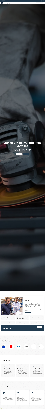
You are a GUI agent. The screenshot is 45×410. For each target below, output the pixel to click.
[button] (1, 408)
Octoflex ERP (5, 395)
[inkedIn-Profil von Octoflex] (41, 1)
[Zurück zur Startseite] (5, 3)
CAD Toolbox (19, 395)
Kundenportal (33, 395)
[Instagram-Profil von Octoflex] (43, 1)
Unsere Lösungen (28, 312)
